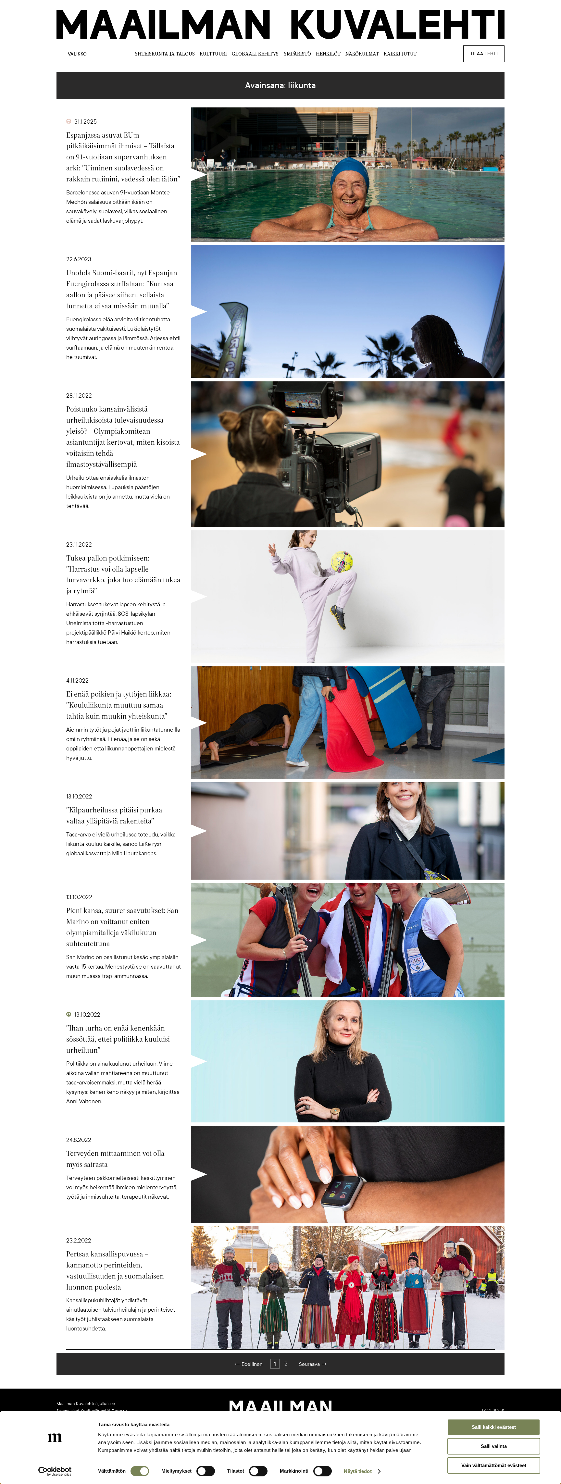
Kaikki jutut (400, 53)
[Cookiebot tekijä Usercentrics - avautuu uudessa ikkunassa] (55, 1471)
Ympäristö (297, 53)
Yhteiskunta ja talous (164, 53)
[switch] (205, 1471)
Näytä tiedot (357, 1471)
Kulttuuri (213, 53)
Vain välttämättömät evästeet (493, 1465)
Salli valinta (494, 1446)
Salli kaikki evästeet (494, 1427)
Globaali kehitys (255, 53)
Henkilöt (328, 53)
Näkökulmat (362, 53)
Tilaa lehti (484, 54)
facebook (493, 1410)
